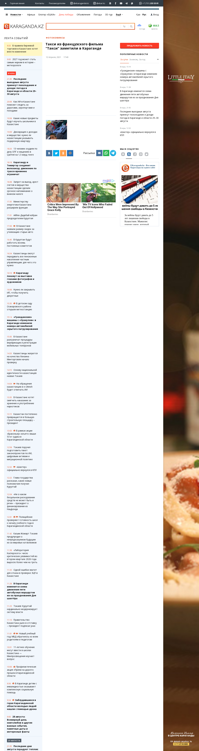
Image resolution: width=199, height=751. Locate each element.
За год (142, 59)
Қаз (138, 14)
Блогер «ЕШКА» (46, 14)
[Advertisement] (88, 85)
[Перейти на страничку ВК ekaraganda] (110, 3)
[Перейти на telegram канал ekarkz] (126, 3)
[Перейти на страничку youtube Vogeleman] (121, 3)
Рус (144, 14)
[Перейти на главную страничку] (6, 3)
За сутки (124, 59)
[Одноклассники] (63, 153)
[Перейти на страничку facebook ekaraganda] (115, 3)
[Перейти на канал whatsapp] (132, 3)
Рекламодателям (57, 3)
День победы (66, 14)
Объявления (83, 14)
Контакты (39, 3)
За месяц (133, 59)
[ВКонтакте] (49, 153)
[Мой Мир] (70, 153)
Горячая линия (17, 3)
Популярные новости (134, 54)
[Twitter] (56, 153)
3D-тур (109, 14)
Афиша (31, 14)
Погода (98, 14)
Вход (156, 14)
